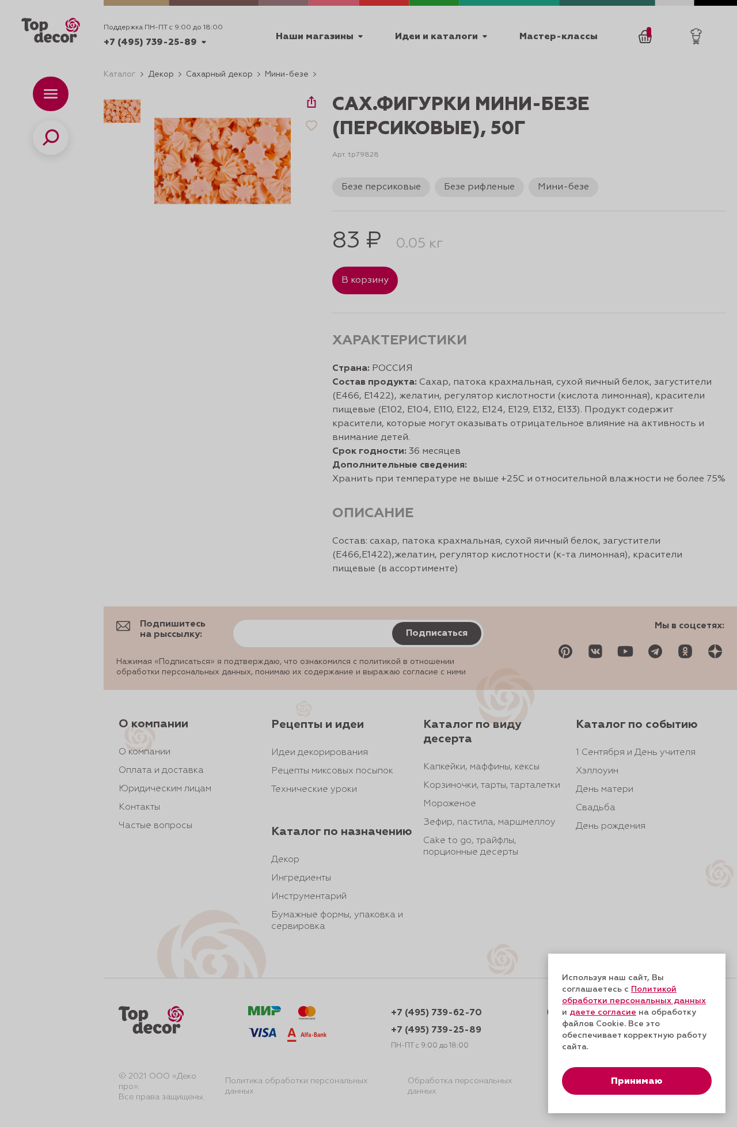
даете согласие (602, 1012)
